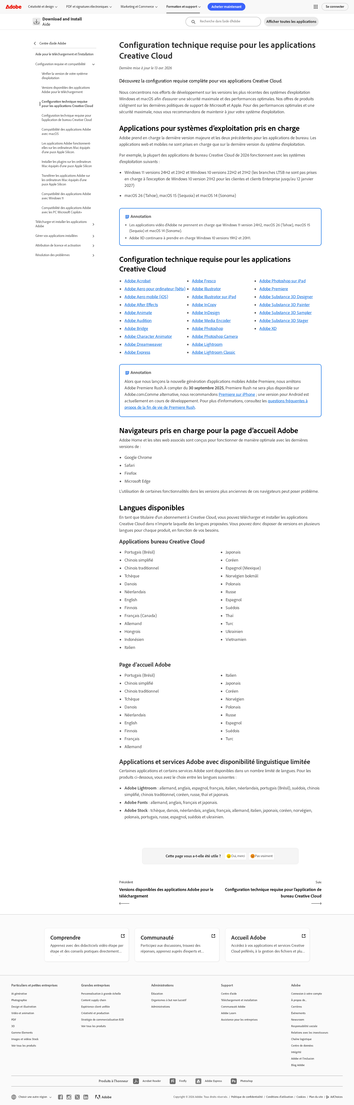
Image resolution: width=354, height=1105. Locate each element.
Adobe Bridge (136, 328)
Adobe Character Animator (148, 336)
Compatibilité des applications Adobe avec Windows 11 (66, 196)
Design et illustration (23, 1006)
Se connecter (335, 7)
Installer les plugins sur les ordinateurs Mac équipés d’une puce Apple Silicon (67, 164)
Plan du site (316, 1097)
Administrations (160, 1006)
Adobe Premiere (273, 288)
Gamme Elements (22, 1032)
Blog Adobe (298, 1065)
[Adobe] (13, 6)
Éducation (157, 993)
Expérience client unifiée (95, 1006)
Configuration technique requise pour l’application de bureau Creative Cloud (67, 118)
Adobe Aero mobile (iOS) (146, 296)
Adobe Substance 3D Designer (286, 296)
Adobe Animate (138, 312)
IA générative (19, 993)
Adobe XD (268, 328)
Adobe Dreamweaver (143, 344)
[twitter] (77, 1097)
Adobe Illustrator (206, 288)
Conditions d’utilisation (279, 1097)
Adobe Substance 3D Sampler (285, 312)
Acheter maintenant (226, 7)
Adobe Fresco (204, 281)
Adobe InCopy (204, 304)
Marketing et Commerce (137, 7)
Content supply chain (93, 1000)
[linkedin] (85, 1097)
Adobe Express (137, 352)
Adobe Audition (138, 320)
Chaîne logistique (301, 1039)
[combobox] (223, 21)
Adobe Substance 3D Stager (283, 320)
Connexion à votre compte (306, 993)
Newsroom (297, 1019)
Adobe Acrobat (138, 281)
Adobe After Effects (141, 304)
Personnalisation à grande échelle (101, 993)
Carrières (296, 1006)
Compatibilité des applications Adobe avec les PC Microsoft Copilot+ (66, 210)
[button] (316, 7)
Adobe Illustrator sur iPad (214, 296)
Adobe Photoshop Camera (215, 336)
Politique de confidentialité (247, 1097)
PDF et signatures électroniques (87, 7)
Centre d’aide (229, 993)
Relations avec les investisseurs (309, 1032)
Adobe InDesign (206, 312)
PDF (13, 1019)
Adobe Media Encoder (211, 320)
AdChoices (336, 1097)
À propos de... (299, 1000)
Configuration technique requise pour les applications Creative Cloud (67, 104)
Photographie (19, 1000)
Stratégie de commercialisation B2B (102, 1019)
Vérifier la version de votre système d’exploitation (65, 76)
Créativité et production (95, 1013)
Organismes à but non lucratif (168, 1000)
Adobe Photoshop (207, 328)
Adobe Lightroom (207, 344)
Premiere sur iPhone (237, 394)
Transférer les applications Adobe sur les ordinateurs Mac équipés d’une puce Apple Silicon (66, 180)
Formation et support (181, 7)
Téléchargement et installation (239, 1000)
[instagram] (68, 1097)
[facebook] (60, 1097)
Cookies (301, 1097)
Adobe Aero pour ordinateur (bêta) (155, 288)
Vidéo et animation (22, 1013)
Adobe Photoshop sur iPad (282, 281)
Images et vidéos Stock (25, 1039)
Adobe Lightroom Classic (213, 352)
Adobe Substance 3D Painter (284, 304)
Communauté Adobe (233, 1006)
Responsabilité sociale (304, 1026)
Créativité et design (41, 7)
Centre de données (302, 1045)
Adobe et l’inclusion (302, 1058)
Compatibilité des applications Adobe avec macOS (66, 131)
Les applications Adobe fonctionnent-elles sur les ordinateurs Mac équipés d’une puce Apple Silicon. (66, 147)
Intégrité (296, 1052)
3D (13, 1026)
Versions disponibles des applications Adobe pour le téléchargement (66, 90)
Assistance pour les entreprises (239, 1019)
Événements (298, 1013)
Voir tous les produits (23, 1045)
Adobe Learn (228, 1013)
